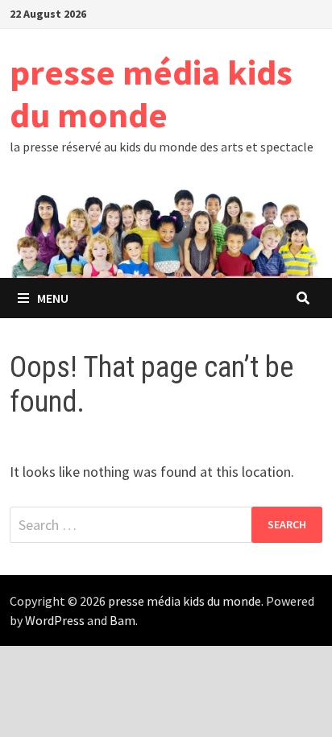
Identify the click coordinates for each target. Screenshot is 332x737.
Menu (52, 298)
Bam (122, 620)
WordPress (55, 620)
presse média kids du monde (151, 93)
